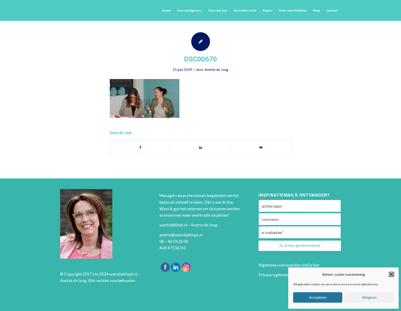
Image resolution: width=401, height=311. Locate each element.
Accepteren (318, 297)
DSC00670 (200, 59)
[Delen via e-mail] (261, 147)
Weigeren (369, 297)
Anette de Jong (216, 69)
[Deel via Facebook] (140, 147)
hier (316, 265)
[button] (391, 274)
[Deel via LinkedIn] (201, 147)
